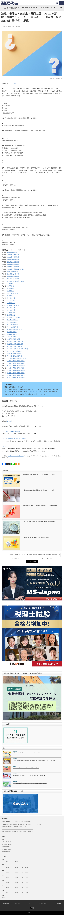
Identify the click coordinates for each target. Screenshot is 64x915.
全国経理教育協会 (6, 851)
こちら (14, 83)
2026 (3, 859)
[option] (32, 583)
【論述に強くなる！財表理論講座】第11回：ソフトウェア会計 (38, 490)
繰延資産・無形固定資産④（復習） (17, 349)
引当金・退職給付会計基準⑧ (15, 377)
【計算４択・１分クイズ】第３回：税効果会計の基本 (36, 537)
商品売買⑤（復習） (13, 293)
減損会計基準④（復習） (14, 339)
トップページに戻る (32, 561)
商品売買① (10, 283)
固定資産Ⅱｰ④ (11, 315)
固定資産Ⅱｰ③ (11, 312)
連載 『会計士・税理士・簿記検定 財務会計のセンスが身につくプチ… (40, 505)
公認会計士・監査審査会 (7, 841)
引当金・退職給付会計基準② (15, 363)
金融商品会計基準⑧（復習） (15, 269)
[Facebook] (4, 464)
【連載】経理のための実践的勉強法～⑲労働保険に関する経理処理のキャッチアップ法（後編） (34, 760)
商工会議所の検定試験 (7, 844)
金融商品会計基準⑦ (13, 266)
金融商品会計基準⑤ (13, 262)
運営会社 (59, 903)
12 (27, 867)
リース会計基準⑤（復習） (15, 329)
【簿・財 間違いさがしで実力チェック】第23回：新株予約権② (39, 521)
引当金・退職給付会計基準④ (15, 368)
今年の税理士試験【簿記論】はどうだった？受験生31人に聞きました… (40, 474)
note (4, 446)
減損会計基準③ (11, 336)
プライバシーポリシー (17, 903)
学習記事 (10, 26)
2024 (3, 870)
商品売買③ (10, 288)
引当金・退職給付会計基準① (15, 361)
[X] (8, 464)
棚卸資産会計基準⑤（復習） (15, 281)
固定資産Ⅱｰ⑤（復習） (13, 317)
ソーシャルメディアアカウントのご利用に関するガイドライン (40, 903)
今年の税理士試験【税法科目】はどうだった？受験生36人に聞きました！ (29, 775)
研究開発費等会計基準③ (14, 356)
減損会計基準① (11, 332)
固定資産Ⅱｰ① (11, 307)
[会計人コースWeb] (9, 4)
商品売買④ (10, 291)
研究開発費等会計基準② (14, 353)
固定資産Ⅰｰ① (11, 295)
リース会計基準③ (12, 324)
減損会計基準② (11, 334)
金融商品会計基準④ (13, 259)
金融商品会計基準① (13, 252)
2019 (3, 895)
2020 (3, 890)
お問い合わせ (6, 903)
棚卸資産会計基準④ (13, 279)
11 (25, 867)
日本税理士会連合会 (6, 846)
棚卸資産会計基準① (13, 271)
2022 (3, 880)
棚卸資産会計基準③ (13, 276)
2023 (3, 875)
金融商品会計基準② (13, 254)
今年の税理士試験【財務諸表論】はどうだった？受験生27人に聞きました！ (30, 783)
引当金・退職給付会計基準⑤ (15, 370)
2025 (3, 864)
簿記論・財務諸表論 (16, 26)
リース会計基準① (12, 320)
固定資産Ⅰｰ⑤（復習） (13, 305)
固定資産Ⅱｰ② (11, 310)
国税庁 (3, 839)
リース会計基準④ (12, 327)
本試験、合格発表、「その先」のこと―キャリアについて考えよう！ (28, 753)
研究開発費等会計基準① (14, 351)
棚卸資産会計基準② (13, 274)
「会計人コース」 (33, 391)
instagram (33, 908)
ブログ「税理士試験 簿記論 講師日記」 (15, 438)
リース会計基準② (12, 322)
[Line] (13, 464)
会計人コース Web (30, 912)
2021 (3, 885)
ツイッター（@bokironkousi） (12, 431)
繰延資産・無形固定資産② (15, 344)
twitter (31, 908)
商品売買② (10, 286)
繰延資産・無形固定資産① (15, 341)
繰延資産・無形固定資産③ (15, 346)
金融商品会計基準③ (13, 257)
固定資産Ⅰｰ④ (11, 303)
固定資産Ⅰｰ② (11, 298)
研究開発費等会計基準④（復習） (17, 358)
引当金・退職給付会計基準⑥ (15, 373)
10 (22, 867)
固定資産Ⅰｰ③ (11, 300)
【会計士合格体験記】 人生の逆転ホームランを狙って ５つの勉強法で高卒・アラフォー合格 (18, 555)
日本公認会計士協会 (6, 849)
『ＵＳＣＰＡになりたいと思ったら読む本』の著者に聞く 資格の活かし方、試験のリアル (46, 555)
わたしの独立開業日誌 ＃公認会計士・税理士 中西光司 (26, 768)
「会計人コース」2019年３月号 (16, 456)
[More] (17, 464)
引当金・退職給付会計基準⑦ (15, 375)
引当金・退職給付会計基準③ (15, 365)
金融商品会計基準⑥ (13, 264)
